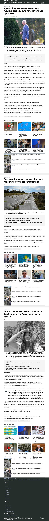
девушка (27, 420)
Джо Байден (20, 116)
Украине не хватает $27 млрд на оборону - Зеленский (18, 220)
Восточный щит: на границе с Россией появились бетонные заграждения (25, 154)
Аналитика (29, 2)
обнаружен (29, 102)
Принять (42, 518)
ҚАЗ (43, 2)
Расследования (18, 2)
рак (8, 116)
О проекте (7, 502)
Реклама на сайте (9, 507)
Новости (6, 2)
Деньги (24, 2)
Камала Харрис (28, 116)
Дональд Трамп (14, 116)
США (5, 116)
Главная (5, 6)
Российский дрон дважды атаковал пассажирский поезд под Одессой (22, 218)
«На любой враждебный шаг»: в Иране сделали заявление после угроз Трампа (24, 56)
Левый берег (12, 2)
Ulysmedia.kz (28, 51)
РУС (43, 3)
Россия (5, 248)
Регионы (6, 3)
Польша (18, 248)
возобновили (12, 418)
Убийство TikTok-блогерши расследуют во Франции (18, 366)
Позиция (35, 2)
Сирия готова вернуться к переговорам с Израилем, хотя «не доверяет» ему (23, 60)
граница (10, 248)
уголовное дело (21, 420)
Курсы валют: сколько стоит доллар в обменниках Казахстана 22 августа (25, 169)
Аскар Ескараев (8, 16)
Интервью (11, 3)
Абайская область (13, 420)
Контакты (7, 509)
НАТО (14, 248)
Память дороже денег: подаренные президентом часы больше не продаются (26, 164)
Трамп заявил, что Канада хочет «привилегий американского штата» (22, 58)
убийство (6, 420)
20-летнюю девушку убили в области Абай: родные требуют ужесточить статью (26, 159)
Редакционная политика (10, 511)
